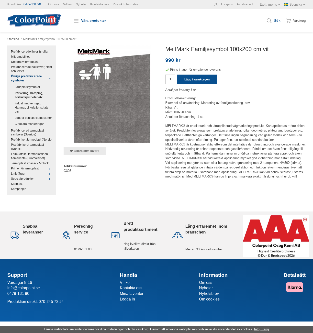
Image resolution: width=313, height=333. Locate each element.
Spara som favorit (86, 150)
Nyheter (81, 4)
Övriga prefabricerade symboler (26, 78)
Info (256, 329)
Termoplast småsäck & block (30, 163)
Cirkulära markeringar (29, 123)
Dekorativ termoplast (24, 61)
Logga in (227, 4)
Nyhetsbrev (209, 293)
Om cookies (209, 299)
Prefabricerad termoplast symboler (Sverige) (27, 132)
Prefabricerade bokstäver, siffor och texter (31, 69)
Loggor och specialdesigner (33, 117)
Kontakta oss (99, 4)
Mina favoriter (131, 293)
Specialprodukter (22, 178)
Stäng (264, 329)
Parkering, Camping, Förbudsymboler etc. (29, 95)
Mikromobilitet (20, 56)
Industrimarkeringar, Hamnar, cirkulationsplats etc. (31, 107)
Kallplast (16, 183)
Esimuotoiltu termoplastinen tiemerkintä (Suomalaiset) (29, 156)
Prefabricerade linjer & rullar (29, 51)
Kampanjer (18, 188)
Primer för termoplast (25, 168)
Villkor (67, 4)
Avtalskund (245, 4)
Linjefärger (18, 173)
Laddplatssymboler (27, 87)
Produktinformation (126, 4)
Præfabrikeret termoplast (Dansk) (27, 146)
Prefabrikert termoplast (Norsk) (31, 139)
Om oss (53, 4)
